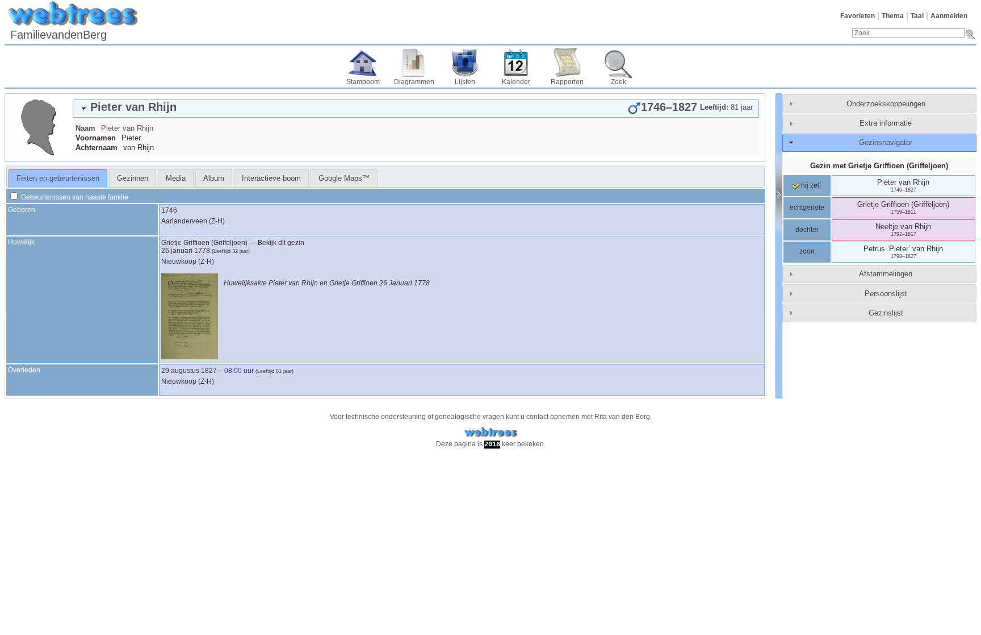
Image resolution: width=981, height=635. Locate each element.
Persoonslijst (886, 293)
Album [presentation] (213, 178)
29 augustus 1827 (189, 371)
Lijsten (465, 82)
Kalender (516, 82)
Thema (893, 16)
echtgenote (807, 207)
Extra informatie (886, 123)
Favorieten (857, 16)
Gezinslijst (886, 313)
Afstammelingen (885, 273)
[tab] (416, 108)
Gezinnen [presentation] (132, 178)
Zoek (618, 82)
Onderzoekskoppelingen (885, 103)
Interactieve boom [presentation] (271, 178)
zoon (807, 251)
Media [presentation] (176, 178)
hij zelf (810, 185)
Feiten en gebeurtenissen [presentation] (57, 178)
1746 (169, 210)
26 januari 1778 (185, 251)
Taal (917, 16)
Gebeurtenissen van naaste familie (73, 197)
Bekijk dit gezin (281, 243)
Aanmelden (948, 16)
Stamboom (363, 82)
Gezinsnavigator (885, 142)
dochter (807, 230)
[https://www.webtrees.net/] (490, 432)
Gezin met (879, 165)
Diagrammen (414, 82)
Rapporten (567, 82)
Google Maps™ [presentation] (344, 178)
